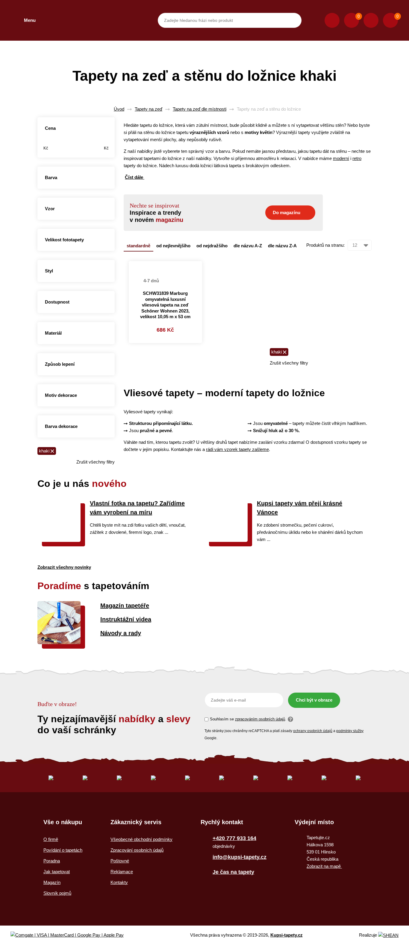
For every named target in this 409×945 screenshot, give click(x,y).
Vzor (50, 208)
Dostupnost (57, 301)
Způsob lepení (60, 364)
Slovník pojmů (57, 893)
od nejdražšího (212, 245)
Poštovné (119, 860)
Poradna (51, 860)
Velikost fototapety (64, 239)
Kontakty (119, 882)
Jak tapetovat (56, 871)
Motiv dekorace (61, 395)
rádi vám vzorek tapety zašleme (237, 449)
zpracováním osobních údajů (260, 719)
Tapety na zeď (148, 109)
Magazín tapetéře (124, 605)
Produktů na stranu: (325, 245)
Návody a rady (120, 633)
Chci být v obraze (314, 699)
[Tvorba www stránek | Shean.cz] (388, 935)
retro (356, 158)
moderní (341, 158)
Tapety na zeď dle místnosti (199, 109)
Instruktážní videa (125, 619)
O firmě (50, 839)
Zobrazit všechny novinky (64, 567)
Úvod (119, 109)
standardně (138, 245)
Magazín (51, 882)
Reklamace (121, 871)
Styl (49, 270)
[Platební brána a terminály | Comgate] (72, 935)
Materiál (53, 333)
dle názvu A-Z (248, 245)
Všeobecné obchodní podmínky (141, 839)
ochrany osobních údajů (312, 731)
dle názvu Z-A (282, 245)
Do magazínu (286, 212)
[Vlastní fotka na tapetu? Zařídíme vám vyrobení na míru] (59, 540)
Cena (50, 128)
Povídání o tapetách (62, 850)
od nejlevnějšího (173, 245)
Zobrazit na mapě (324, 866)
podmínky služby (349, 731)
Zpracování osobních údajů (136, 850)
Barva (51, 177)
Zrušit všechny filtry (95, 461)
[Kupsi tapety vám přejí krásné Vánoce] (226, 540)
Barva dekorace (61, 426)
